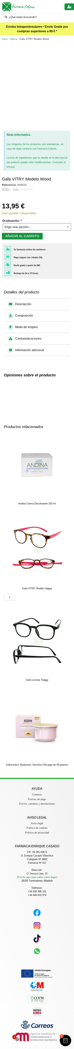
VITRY (6, 189)
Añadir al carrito (22, 236)
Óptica (13, 39)
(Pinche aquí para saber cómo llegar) (37, 877)
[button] (37, 304)
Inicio (5, 39)
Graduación (12, 220)
